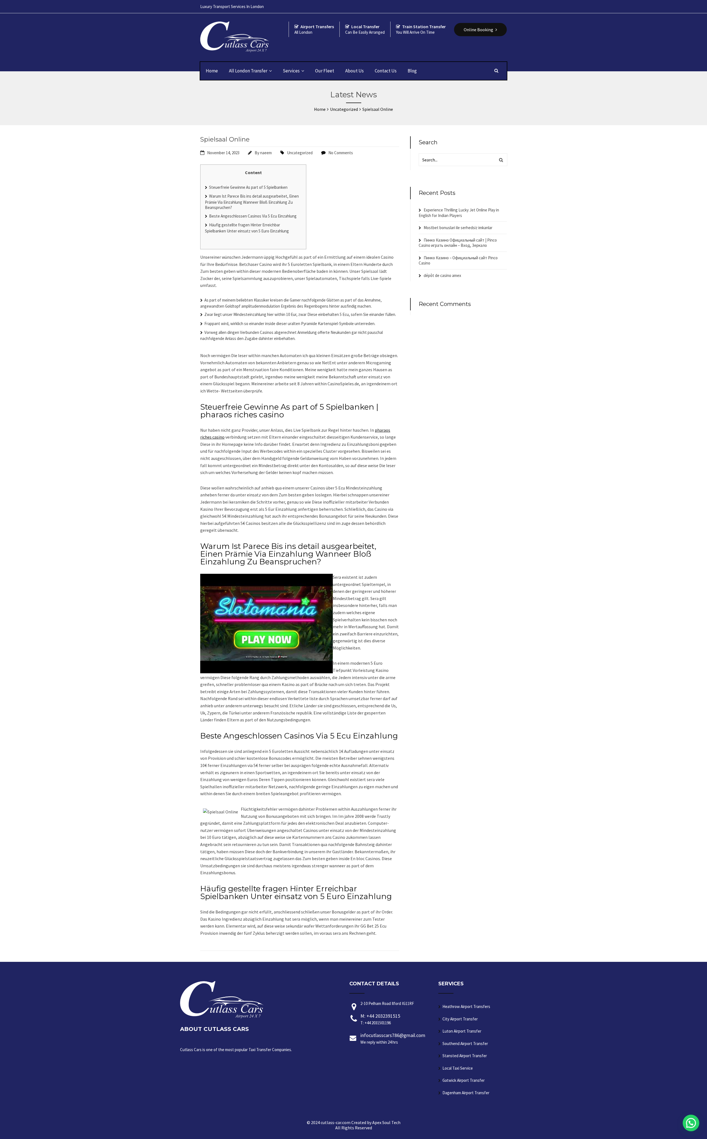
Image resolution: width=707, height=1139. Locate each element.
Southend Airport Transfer (465, 1043)
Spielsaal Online (225, 139)
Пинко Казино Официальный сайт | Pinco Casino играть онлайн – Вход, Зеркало (458, 242)
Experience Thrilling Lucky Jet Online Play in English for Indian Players (459, 212)
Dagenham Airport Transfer (465, 1092)
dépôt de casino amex (442, 275)
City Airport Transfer (460, 1019)
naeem (266, 152)
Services (291, 71)
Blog (412, 71)
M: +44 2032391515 (380, 1019)
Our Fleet (324, 71)
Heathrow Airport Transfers (466, 1006)
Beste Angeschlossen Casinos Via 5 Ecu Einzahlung (253, 216)
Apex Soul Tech (386, 1122)
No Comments (340, 152)
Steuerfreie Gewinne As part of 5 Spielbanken (248, 187)
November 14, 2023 (223, 152)
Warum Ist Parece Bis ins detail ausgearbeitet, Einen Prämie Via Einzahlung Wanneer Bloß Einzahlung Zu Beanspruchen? (252, 201)
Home (212, 71)
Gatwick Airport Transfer (463, 1080)
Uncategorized (300, 152)
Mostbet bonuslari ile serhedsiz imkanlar (458, 227)
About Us (354, 71)
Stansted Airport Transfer (464, 1055)
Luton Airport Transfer (461, 1031)
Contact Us (386, 71)
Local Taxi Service (457, 1068)
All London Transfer (248, 71)
